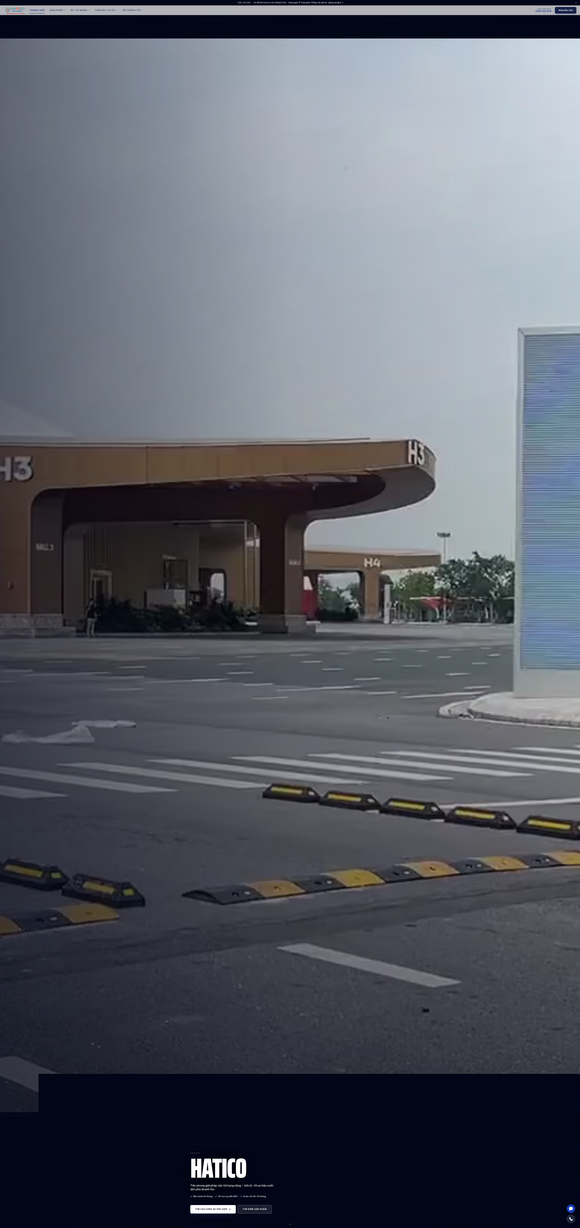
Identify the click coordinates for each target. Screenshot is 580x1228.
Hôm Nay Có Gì (105, 10)
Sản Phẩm (56, 10)
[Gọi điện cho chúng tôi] (571, 1219)
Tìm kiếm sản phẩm (255, 1209)
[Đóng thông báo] (576, 2)
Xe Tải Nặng (79, 10)
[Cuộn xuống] (290, 1224)
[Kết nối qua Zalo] (571, 1208)
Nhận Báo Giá (566, 10)
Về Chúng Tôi (131, 10)
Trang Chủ (37, 10)
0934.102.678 (543, 11)
